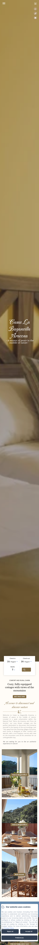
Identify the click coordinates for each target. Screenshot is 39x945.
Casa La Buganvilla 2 (19, 825)
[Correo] (35, 18)
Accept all (28, 931)
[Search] (26, 670)
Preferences (19, 938)
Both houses (19, 874)
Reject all (10, 931)
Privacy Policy (9, 928)
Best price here (19, 696)
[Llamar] (35, 13)
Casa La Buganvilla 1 (19, 775)
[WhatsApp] (35, 9)
